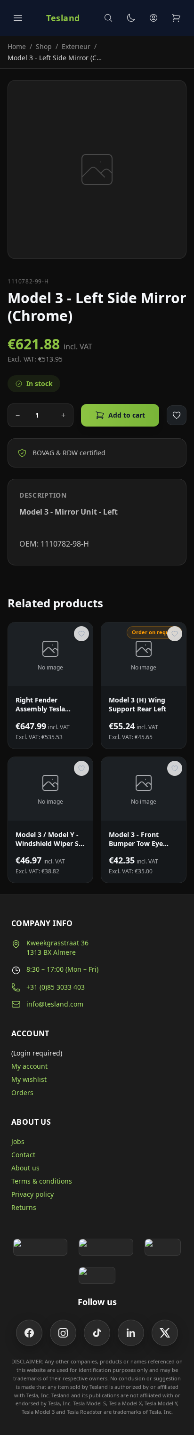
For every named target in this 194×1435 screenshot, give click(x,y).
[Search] (108, 18)
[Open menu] (18, 18)
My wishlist (29, 1079)
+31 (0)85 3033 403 (55, 987)
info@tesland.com (54, 1004)
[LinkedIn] (131, 1333)
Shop (44, 46)
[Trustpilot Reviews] (106, 1247)
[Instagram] (63, 1333)
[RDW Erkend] (97, 1275)
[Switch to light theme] (131, 18)
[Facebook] (29, 1333)
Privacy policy (32, 1194)
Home (17, 46)
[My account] (153, 18)
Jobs (17, 1141)
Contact (23, 1154)
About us (25, 1167)
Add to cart (126, 415)
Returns (23, 1207)
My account (29, 1066)
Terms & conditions (41, 1181)
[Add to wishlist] (176, 415)
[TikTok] (97, 1333)
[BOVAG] (163, 1247)
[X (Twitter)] (165, 1333)
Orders (22, 1092)
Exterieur (76, 46)
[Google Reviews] (40, 1247)
